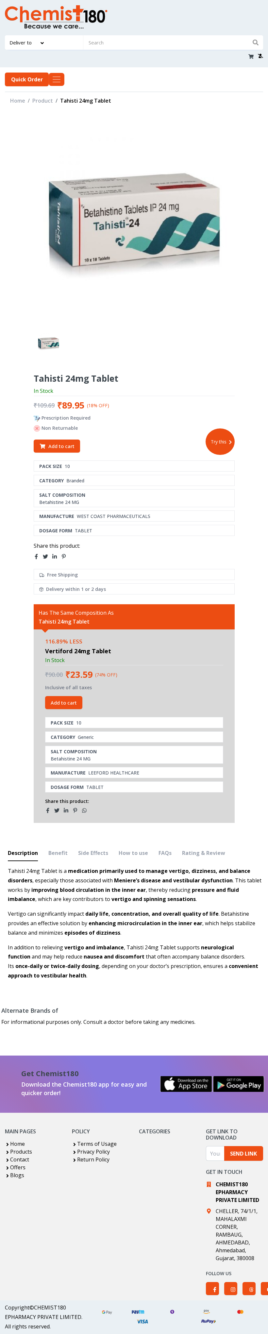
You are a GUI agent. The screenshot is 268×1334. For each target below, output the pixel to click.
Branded (75, 480)
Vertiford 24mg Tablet (78, 651)
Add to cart (61, 446)
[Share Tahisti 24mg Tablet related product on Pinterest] (77, 810)
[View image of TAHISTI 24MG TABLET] (48, 343)
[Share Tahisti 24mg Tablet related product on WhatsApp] (86, 810)
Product (42, 100)
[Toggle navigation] (56, 79)
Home (17, 100)
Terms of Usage (97, 1143)
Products (21, 1151)
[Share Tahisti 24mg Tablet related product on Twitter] (58, 810)
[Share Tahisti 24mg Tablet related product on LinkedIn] (68, 810)
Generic (86, 737)
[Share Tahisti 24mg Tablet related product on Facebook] (49, 810)
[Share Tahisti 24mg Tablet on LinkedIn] (56, 556)
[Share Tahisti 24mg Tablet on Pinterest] (65, 556)
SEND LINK (243, 1153)
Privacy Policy (93, 1151)
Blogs (17, 1175)
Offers (17, 1167)
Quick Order (27, 79)
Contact (19, 1159)
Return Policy (93, 1159)
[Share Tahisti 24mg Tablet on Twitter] (47, 556)
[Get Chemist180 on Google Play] (238, 1084)
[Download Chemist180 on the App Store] (186, 1084)
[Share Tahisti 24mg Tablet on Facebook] (38, 556)
